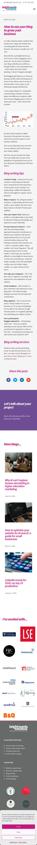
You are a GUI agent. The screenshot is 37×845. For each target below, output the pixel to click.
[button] (34, 9)
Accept (18, 827)
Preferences (18, 838)
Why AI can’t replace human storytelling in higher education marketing (17, 484)
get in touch (27, 356)
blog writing (12, 356)
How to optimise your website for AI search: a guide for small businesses (18, 534)
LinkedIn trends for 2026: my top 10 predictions (15, 583)
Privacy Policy (22, 842)
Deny (18, 832)
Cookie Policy (13, 842)
